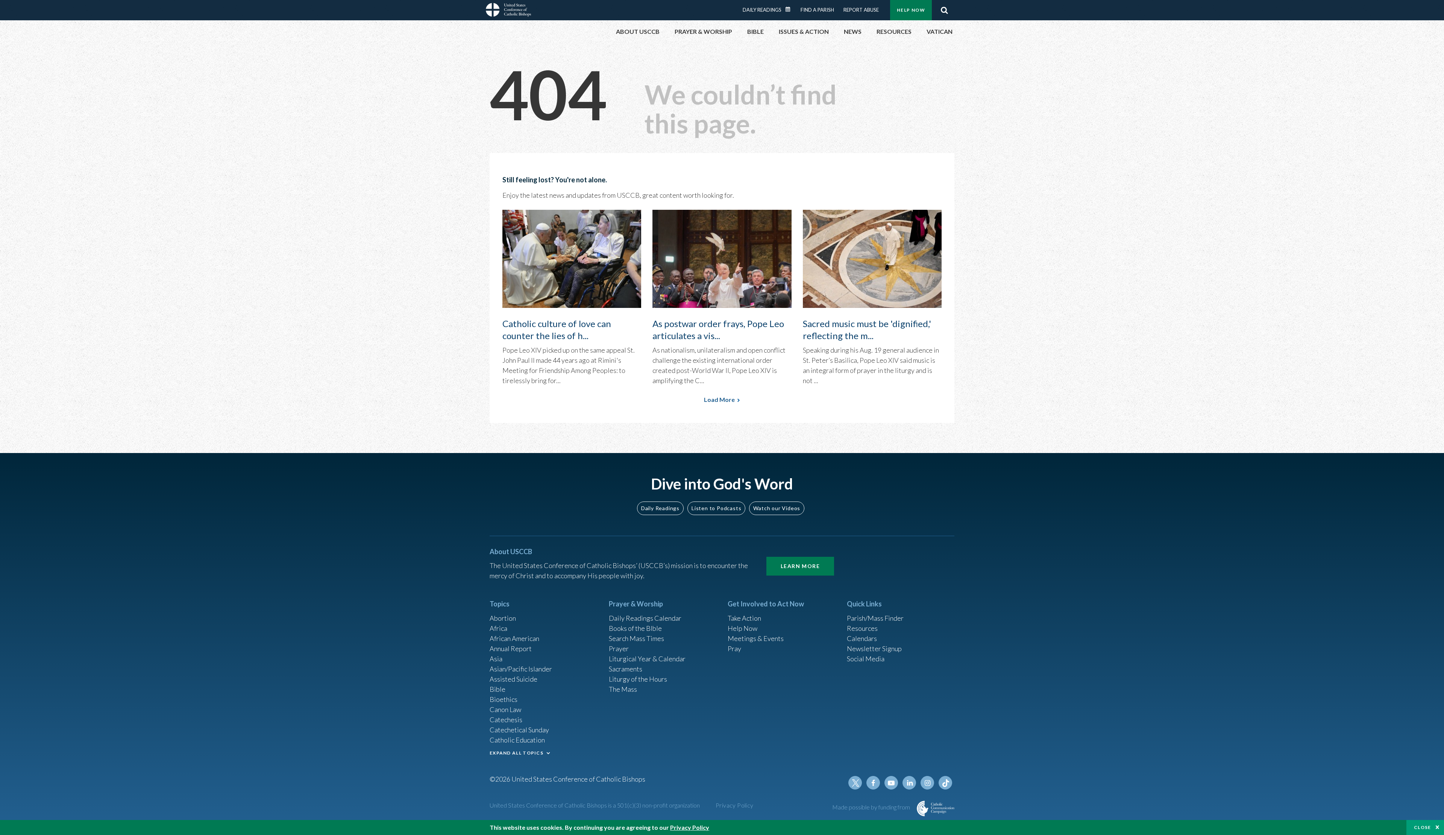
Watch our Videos (776, 508)
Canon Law (505, 709)
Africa (498, 628)
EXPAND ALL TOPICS (516, 753)
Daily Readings (762, 10)
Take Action (744, 618)
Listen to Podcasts (716, 508)
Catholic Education (517, 740)
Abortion (503, 618)
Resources (862, 628)
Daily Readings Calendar (790, 9)
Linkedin (909, 783)
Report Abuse (861, 10)
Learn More (800, 566)
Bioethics (503, 699)
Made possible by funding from (871, 807)
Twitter (855, 783)
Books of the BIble (635, 628)
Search (944, 10)
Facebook (873, 783)
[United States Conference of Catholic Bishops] (508, 11)
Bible (497, 689)
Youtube (891, 783)
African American (514, 638)
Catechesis (506, 719)
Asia (496, 659)
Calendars (862, 638)
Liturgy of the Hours (638, 679)
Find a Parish (817, 10)
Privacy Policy (735, 805)
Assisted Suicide (513, 679)
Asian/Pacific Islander (521, 669)
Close (1422, 827)
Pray (734, 648)
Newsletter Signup (874, 648)
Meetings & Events (756, 638)
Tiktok (945, 783)
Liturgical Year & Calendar (647, 659)
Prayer (619, 648)
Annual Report (511, 648)
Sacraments (625, 669)
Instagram (927, 783)
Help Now (911, 10)
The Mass (623, 689)
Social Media (865, 659)
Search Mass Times (636, 638)
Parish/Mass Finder (875, 618)
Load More (719, 399)
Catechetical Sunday (519, 730)
